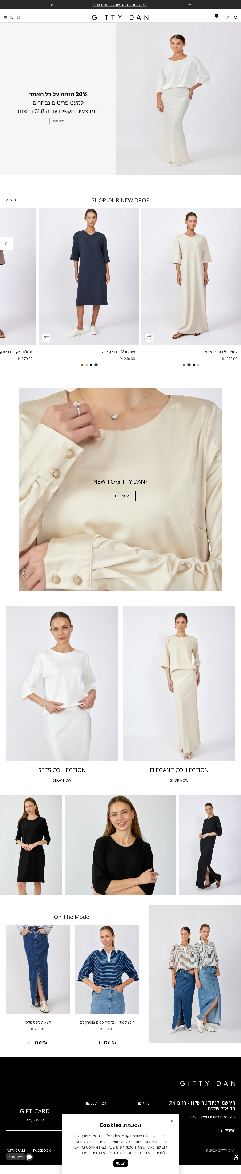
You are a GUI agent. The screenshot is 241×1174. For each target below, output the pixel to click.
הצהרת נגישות (95, 1103)
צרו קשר (143, 1103)
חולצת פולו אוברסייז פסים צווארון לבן (107, 1022)
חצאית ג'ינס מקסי (37, 1022)
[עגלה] (219, 17)
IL (11, 17)
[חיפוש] (235, 17)
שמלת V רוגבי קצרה (118, 351)
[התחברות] (227, 17)
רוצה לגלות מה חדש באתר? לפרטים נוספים (120, 5)
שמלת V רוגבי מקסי (221, 351)
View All (13, 200)
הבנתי (120, 1163)
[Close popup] (172, 1121)
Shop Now (121, 495)
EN (19, 17)
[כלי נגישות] (236, 1157)
